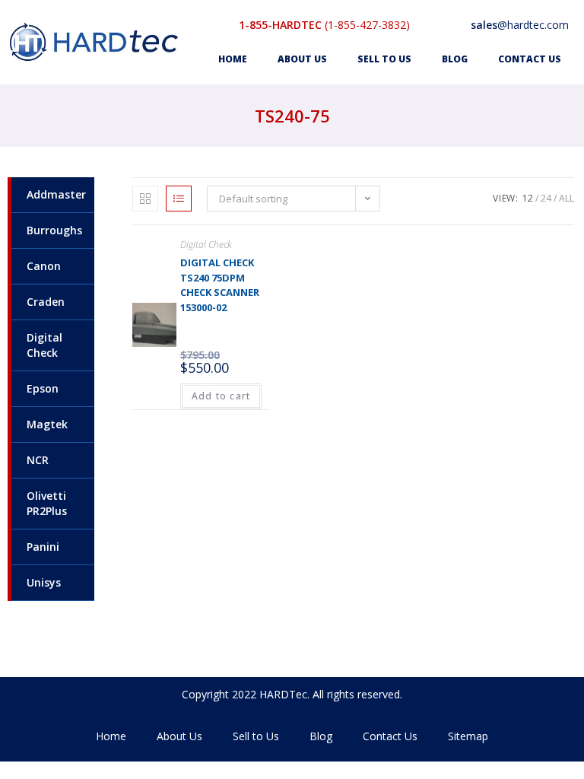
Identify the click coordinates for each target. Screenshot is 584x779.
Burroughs (54, 230)
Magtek (47, 424)
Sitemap (468, 736)
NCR (38, 460)
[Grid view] (145, 198)
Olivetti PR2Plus (47, 503)
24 (546, 198)
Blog (455, 58)
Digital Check (44, 345)
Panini (43, 546)
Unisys (44, 582)
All (566, 198)
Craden (46, 301)
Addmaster (56, 194)
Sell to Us (384, 58)
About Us (302, 58)
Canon (44, 266)
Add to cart (221, 396)
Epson (43, 388)
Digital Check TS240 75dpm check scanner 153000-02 (219, 285)
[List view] (179, 198)
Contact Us (529, 58)
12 (527, 198)
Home (232, 58)
